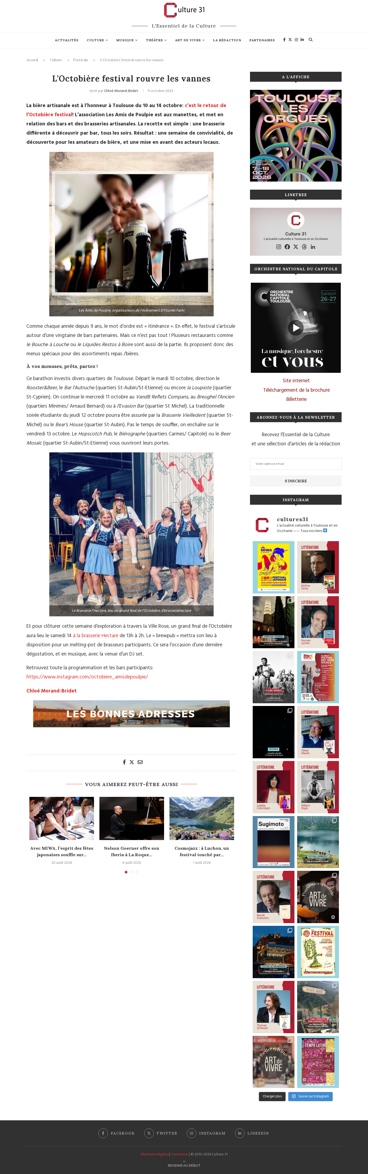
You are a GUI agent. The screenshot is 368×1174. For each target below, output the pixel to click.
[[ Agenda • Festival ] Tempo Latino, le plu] (318, 1062)
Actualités (67, 40)
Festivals (80, 60)
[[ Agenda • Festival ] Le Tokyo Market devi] (273, 567)
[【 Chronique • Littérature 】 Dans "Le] (273, 1007)
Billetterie (296, 399)
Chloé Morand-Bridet (121, 91)
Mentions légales (154, 1154)
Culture (95, 40)
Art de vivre (188, 40)
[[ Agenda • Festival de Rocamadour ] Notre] (273, 952)
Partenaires (262, 40)
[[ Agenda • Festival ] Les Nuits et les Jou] (318, 952)
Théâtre (154, 40)
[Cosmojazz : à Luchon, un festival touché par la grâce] (201, 818)
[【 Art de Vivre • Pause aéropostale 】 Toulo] (318, 897)
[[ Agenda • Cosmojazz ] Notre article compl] (318, 842)
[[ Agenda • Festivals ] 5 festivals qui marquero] (273, 732)
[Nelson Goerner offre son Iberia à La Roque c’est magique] (131, 818)
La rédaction (227, 40)
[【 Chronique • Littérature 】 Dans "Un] (273, 787)
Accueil (32, 60)
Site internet (296, 381)
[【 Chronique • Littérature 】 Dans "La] (318, 567)
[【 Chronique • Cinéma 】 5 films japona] (273, 677)
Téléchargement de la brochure (296, 390)
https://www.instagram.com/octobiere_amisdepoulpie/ (87, 677)
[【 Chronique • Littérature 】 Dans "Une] (318, 787)
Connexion (179, 1154)
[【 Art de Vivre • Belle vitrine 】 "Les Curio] (273, 1062)
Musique (125, 40)
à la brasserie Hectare (95, 636)
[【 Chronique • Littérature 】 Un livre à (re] (273, 897)
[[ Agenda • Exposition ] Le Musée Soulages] (273, 842)
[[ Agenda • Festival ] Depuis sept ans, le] (318, 677)
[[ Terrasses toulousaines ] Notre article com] (318, 1007)
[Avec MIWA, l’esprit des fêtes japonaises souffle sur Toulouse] (61, 818)
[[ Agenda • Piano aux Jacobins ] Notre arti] (273, 622)
